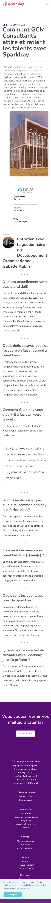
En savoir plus (25, 733)
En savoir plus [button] (23, 888)
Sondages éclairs (26, 772)
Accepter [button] (13, 895)
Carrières (25, 844)
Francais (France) (26, 868)
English (25, 861)
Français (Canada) (26, 864)
